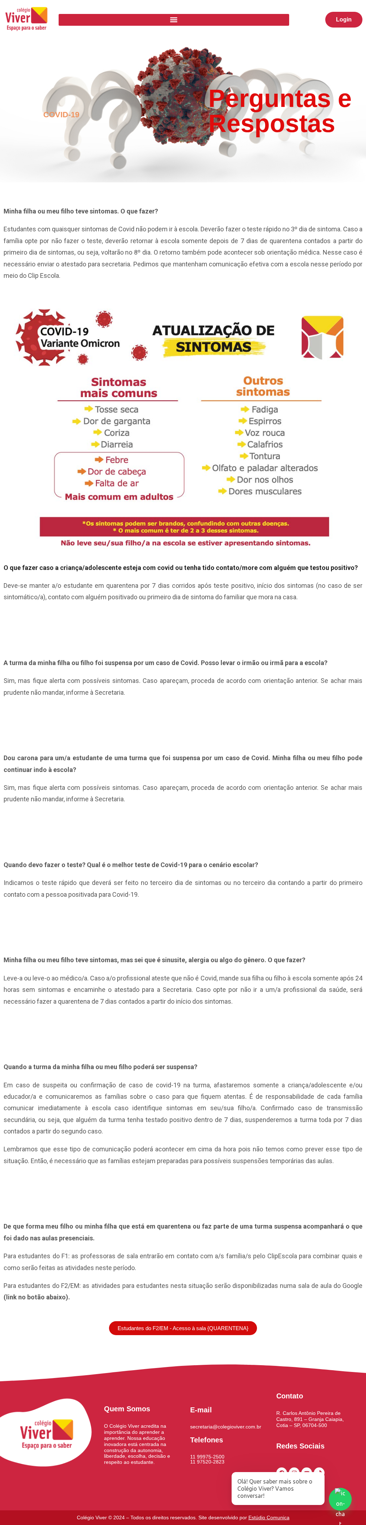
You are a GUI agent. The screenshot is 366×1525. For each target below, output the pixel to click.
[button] (174, 20)
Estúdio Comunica (269, 1517)
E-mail (201, 1410)
